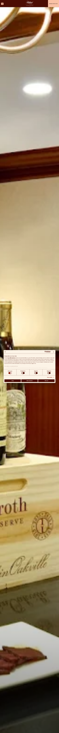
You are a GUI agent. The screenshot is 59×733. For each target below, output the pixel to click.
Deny (13, 380)
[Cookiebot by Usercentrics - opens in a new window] (45, 352)
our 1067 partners (11, 357)
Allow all (46, 380)
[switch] (23, 373)
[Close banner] (54, 351)
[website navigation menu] (2, 3)
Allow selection (29, 380)
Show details (49, 377)
